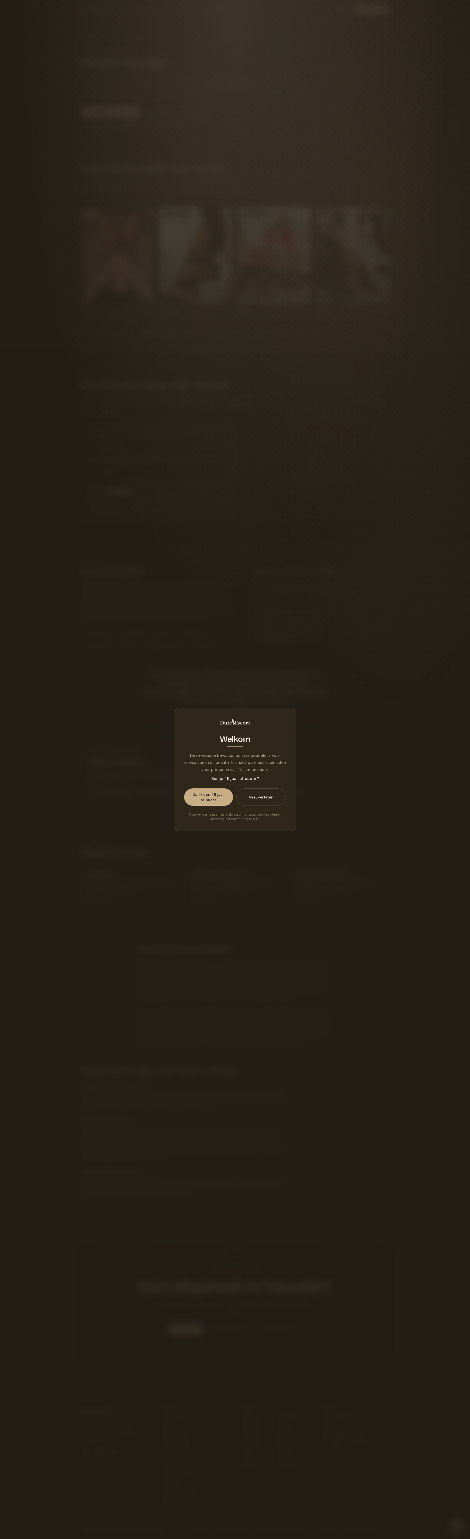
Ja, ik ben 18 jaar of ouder (208, 797)
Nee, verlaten (261, 797)
